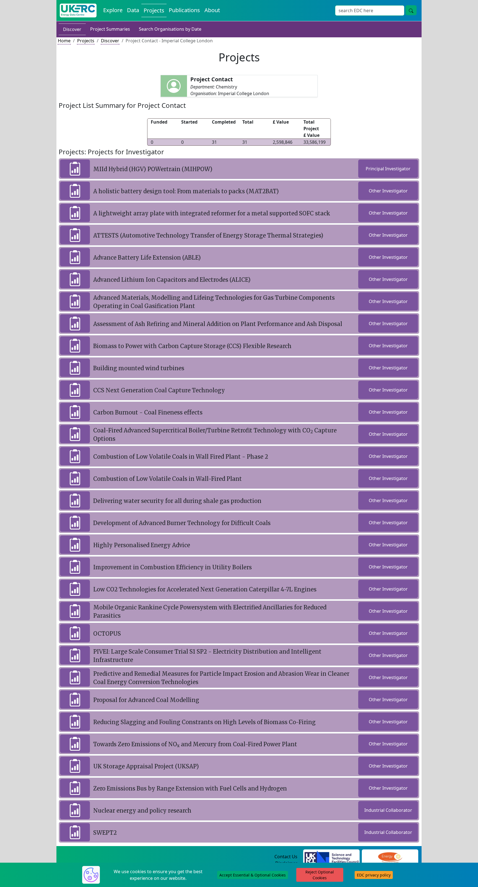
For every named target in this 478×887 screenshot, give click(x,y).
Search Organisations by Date (170, 29)
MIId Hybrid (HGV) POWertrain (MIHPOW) (152, 169)
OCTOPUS (107, 633)
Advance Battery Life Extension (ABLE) (147, 257)
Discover (72, 29)
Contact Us (285, 857)
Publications (184, 10)
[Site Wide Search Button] (411, 10)
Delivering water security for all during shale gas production (177, 500)
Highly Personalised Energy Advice (141, 545)
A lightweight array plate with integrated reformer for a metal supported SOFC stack (211, 213)
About (212, 10)
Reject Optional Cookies (319, 874)
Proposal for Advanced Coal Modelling (146, 699)
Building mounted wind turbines (138, 368)
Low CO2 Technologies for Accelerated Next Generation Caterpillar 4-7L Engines (204, 589)
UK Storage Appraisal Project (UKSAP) (146, 766)
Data (133, 10)
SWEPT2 (105, 832)
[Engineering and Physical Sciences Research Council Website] (389, 857)
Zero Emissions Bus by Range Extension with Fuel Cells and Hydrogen (190, 788)
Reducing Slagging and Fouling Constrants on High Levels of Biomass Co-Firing (204, 722)
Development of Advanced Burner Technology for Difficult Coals (182, 523)
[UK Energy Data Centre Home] (78, 10)
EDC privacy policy (374, 875)
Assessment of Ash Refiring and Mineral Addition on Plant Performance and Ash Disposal (217, 323)
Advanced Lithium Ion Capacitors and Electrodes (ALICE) (172, 279)
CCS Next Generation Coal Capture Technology (159, 390)
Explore (113, 10)
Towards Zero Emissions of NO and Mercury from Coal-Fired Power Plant (195, 744)
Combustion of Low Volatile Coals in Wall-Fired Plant (167, 478)
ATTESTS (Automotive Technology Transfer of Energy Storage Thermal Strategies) (208, 235)
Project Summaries (110, 29)
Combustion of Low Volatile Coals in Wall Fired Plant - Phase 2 (180, 456)
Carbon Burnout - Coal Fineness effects (147, 412)
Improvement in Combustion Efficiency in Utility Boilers (172, 567)
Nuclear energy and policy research (142, 810)
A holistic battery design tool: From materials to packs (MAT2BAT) (186, 191)
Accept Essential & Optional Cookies (252, 875)
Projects (154, 10)
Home (64, 41)
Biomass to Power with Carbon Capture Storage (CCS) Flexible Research (192, 346)
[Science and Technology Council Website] (331, 857)
